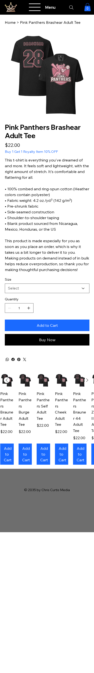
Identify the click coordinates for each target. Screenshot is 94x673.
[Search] (71, 7)
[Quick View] (25, 380)
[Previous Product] (7, 380)
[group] (47, 419)
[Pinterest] (18, 359)
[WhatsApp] (7, 359)
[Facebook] (13, 359)
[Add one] (29, 308)
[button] (87, 7)
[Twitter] (24, 359)
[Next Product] (87, 380)
